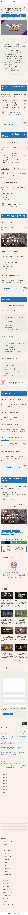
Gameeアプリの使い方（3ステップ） (13, 56)
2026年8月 (5, 774)
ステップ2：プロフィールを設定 (14, 60)
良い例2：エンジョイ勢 (12, 68)
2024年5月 (5, 827)
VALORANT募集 (6, 859)
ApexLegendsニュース (6, 14)
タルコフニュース (7, 889)
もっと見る (14, 76)
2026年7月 (5, 777)
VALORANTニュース (22, 14)
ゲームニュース (6, 865)
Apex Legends (9, 536)
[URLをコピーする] (25, 542)
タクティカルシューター (8, 886)
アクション (5, 862)
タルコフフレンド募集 (8, 892)
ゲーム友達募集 (4, 15)
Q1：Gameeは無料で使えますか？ (14, 74)
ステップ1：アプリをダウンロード (14, 58)
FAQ (4, 847)
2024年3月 (5, 833)
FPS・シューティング (14, 14)
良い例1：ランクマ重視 (12, 66)
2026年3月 (5, 789)
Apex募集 (5, 844)
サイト (4, 703)
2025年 (4, 536)
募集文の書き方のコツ (10, 64)
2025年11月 (5, 801)
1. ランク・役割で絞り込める (13, 50)
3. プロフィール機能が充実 (13, 54)
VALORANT (15, 536)
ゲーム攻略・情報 (10, 15)
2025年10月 (5, 804)
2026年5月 (5, 783)
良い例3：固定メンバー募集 (13, 70)
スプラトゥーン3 (17, 15)
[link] (14, 581)
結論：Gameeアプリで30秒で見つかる (14, 44)
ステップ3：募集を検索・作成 (13, 62)
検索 (24, 723)
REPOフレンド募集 (7, 853)
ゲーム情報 (5, 871)
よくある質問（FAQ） (9, 72)
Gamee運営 (14, 570)
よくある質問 (6, 898)
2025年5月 (5, 819)
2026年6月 (5, 780)
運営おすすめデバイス (8, 904)
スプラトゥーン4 (6, 883)
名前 (4, 694)
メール (5, 699)
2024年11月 (5, 825)
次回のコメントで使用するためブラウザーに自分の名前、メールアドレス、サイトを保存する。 (14, 709)
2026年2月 (5, 792)
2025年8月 (5, 810)
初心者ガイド (23, 15)
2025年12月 (5, 798)
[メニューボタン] (1, 1)
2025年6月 (5, 816)
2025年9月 (5, 807)
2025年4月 (5, 822)
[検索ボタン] (26, 1)
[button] (3, 542)
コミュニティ (6, 877)
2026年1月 (5, 795)
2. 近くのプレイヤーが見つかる (14, 52)
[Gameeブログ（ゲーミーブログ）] (14, 1)
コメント (5, 677)
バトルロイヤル (6, 895)
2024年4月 (5, 830)
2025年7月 (5, 813)
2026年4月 (5, 786)
